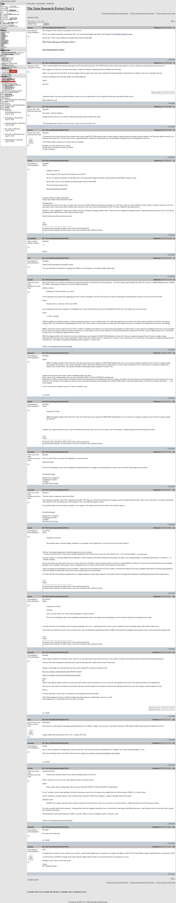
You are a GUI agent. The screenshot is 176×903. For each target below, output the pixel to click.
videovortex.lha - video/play (14, 139)
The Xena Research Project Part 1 (50, 8)
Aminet (2, 34)
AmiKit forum (6, 61)
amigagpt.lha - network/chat (14, 118)
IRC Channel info (6, 14)
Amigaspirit (4, 36)
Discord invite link (6, 19)
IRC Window (4, 16)
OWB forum (5, 80)
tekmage (30, 847)
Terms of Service (5, 96)
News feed (3, 6)
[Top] (171, 59)
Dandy (30, 160)
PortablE (54, 346)
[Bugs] (12, 25)
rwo (29, 106)
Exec (2, 45)
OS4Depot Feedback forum (10, 54)
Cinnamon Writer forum (9, 63)
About (2, 92)
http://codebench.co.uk (49, 100)
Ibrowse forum (6, 74)
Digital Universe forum (9, 67)
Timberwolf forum (7, 85)
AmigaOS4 (50, 3)
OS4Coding (4, 41)
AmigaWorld (4, 43)
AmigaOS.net (4, 32)
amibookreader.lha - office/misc (15, 123)
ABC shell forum (7, 59)
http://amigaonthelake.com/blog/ (53, 50)
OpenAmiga (4, 27)
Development (40, 3)
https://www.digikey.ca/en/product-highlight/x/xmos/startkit (61, 675)
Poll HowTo (4, 101)
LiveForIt (31, 452)
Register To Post (33, 17)
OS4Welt (3, 28)
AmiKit (2, 37)
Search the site (4, 107)
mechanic (31, 353)
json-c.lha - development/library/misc (13, 111)
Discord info (4, 17)
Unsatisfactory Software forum (11, 90)
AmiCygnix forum (7, 58)
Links (2, 21)
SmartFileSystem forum (9, 83)
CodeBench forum (7, 65)
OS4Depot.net (5, 25)
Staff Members (4, 98)
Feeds (2, 5)
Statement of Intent (6, 94)
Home (2, 3)
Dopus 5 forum (6, 69)
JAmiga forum (6, 76)
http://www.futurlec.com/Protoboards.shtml (56, 671)
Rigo (29, 63)
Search (2, 105)
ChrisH (30, 279)
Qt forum (4, 81)
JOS (29, 258)
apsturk (30, 28)
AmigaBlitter (32, 238)
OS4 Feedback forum (8, 52)
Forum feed (4, 8)
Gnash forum (5, 72)
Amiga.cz (3, 47)
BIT (123, 34)
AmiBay (3, 39)
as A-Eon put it (142, 554)
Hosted (2, 48)
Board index (31, 3)
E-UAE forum (6, 70)
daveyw (30, 130)
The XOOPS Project (100, 902)
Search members (5, 109)
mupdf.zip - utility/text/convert (14, 134)
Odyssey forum (6, 78)
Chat (1, 12)
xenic (29, 719)
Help (1, 100)
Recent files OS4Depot (7, 10)
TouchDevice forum (8, 87)
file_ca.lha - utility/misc (12, 128)
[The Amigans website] (8, 1)
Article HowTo (5, 103)
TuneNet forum (6, 89)
